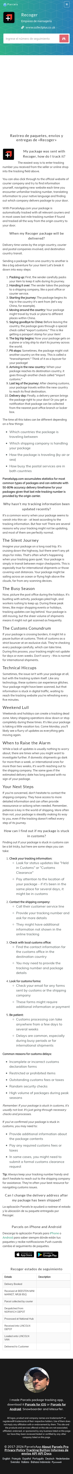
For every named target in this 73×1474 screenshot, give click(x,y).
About (46, 1446)
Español (26, 1458)
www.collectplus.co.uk (40, 27)
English (6, 1458)
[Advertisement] (36, 91)
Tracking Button (38, 1450)
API (34, 1453)
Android (8, 1237)
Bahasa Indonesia (40, 1462)
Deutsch (49, 1458)
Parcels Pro (60, 1446)
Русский (57, 1462)
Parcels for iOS (35, 1404)
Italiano (25, 1462)
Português (38, 1458)
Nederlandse (63, 1458)
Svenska (15, 1462)
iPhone (54, 1233)
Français (16, 1458)
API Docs (45, 1453)
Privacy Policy (15, 1450)
